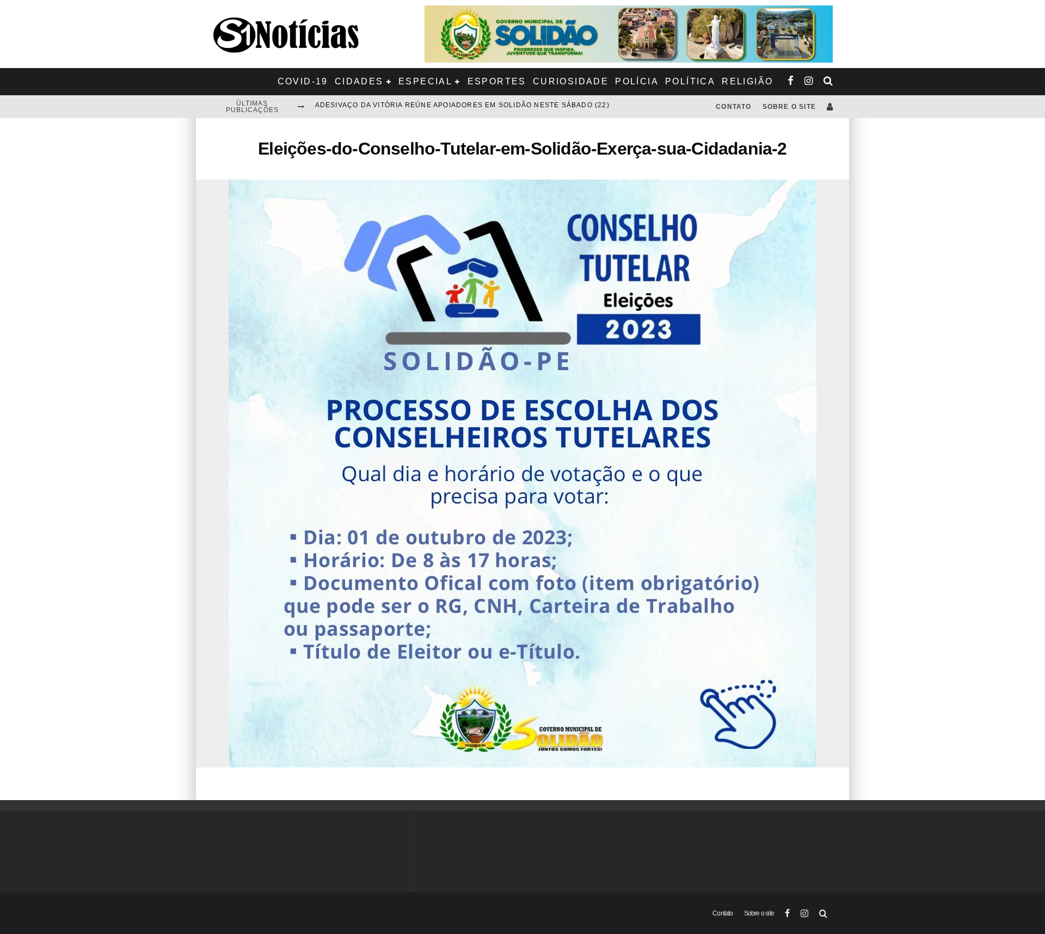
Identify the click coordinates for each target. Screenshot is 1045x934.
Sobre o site (789, 106)
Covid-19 (303, 81)
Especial (425, 81)
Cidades (359, 81)
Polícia (637, 81)
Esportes (497, 81)
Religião (747, 81)
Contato (733, 106)
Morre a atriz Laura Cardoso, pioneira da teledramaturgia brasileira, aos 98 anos (492, 106)
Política (690, 81)
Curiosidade (570, 81)
